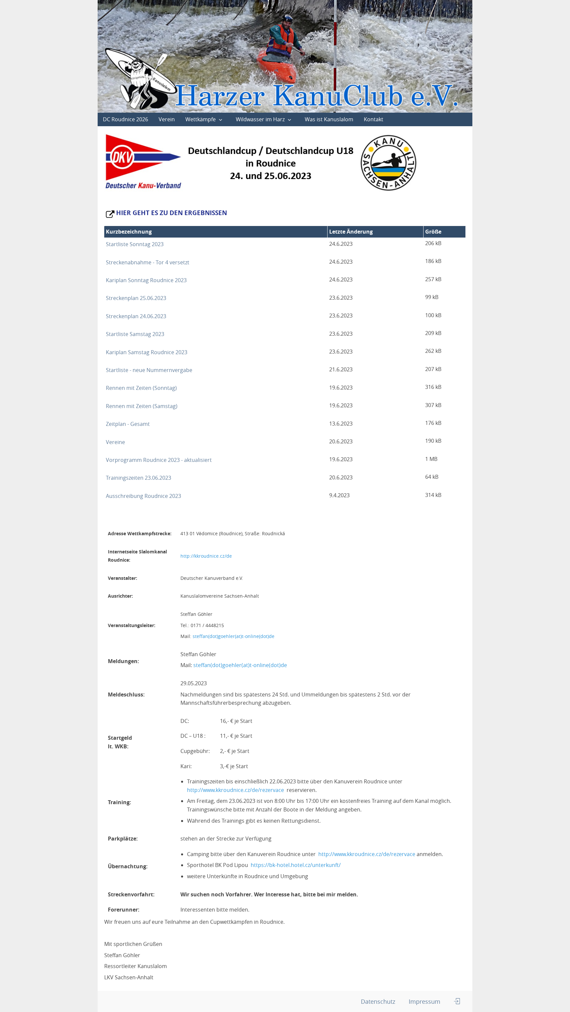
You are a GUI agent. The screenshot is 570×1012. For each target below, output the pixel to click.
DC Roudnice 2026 (125, 119)
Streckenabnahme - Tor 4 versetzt (147, 262)
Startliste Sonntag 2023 (135, 244)
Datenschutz (378, 1001)
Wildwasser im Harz (260, 119)
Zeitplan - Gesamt (128, 424)
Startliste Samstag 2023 (135, 334)
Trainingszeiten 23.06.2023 (138, 477)
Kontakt (373, 119)
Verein (167, 119)
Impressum (424, 1001)
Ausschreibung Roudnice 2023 (143, 496)
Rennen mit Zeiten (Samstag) (141, 406)
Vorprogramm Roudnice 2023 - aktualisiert (159, 460)
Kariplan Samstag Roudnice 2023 (146, 352)
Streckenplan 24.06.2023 (136, 316)
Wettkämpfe (200, 119)
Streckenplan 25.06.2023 (136, 298)
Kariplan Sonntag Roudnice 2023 (146, 280)
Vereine (115, 442)
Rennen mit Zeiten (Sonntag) (141, 388)
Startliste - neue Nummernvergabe (149, 370)
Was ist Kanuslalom (329, 119)
